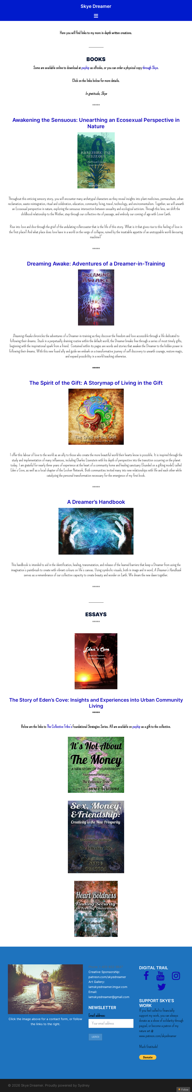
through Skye (150, 67)
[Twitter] (161, 989)
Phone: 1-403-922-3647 (105, 967)
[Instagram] (176, 978)
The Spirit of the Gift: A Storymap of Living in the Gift (96, 383)
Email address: (96, 1015)
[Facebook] (146, 978)
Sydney (84, 1085)
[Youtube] (160, 978)
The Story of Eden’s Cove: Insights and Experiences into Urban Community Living (96, 703)
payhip (86, 67)
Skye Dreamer (96, 6)
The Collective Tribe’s (59, 726)
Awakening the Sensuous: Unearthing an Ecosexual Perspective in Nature (96, 123)
